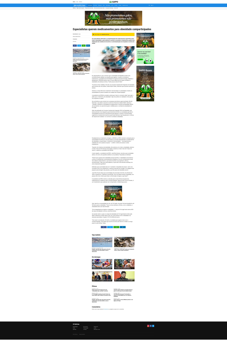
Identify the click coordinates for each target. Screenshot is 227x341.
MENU (74, 1)
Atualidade (75, 39)
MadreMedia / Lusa (76, 33)
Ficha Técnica (75, 334)
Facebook (106, 309)
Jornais (80, 1)
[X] (153, 326)
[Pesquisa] (149, 5)
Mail (77, 1)
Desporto (115, 298)
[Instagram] (148, 326)
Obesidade (74, 41)
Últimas (94, 286)
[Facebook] (151, 326)
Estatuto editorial (82, 334)
